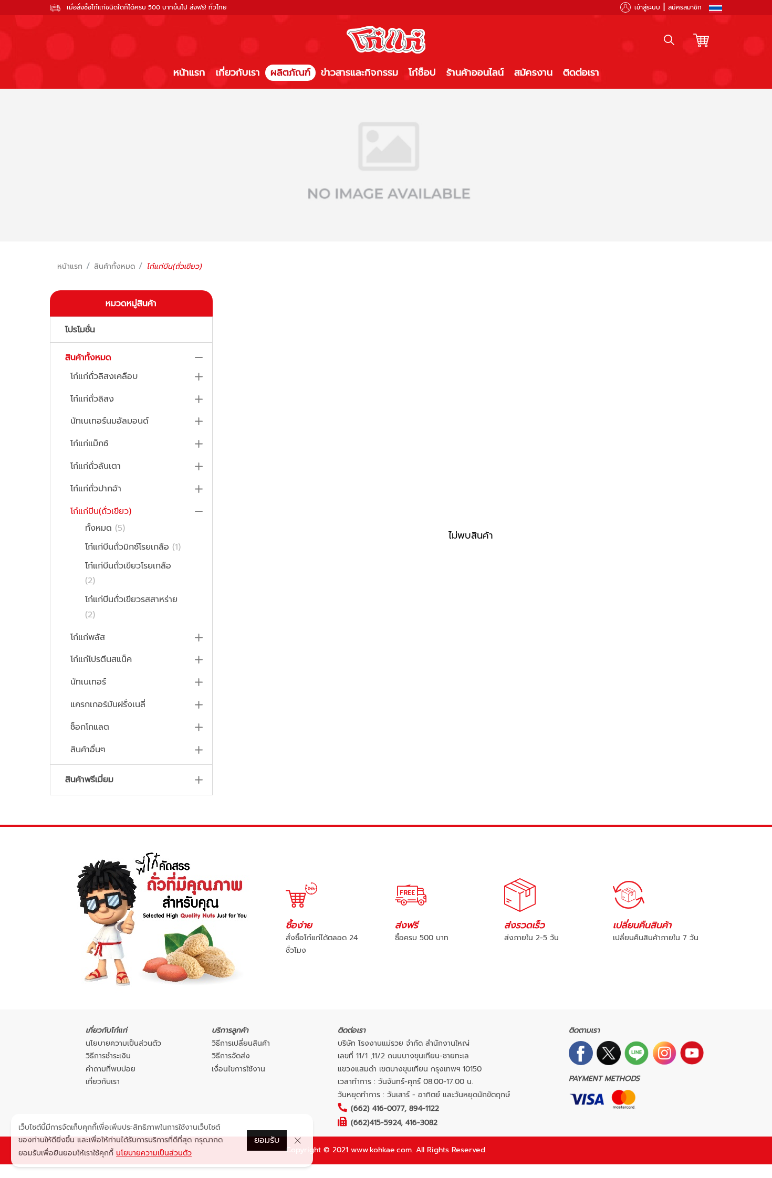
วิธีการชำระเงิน (108, 1055)
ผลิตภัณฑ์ (290, 72)
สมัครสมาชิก (685, 7)
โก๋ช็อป (422, 72)
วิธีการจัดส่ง (231, 1055)
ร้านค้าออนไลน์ (475, 72)
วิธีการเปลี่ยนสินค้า (241, 1043)
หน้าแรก (189, 72)
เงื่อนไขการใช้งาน (238, 1069)
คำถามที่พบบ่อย (110, 1069)
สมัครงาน (533, 72)
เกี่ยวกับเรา (238, 72)
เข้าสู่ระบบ (647, 7)
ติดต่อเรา (581, 72)
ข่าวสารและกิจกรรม (359, 72)
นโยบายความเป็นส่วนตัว (123, 1043)
